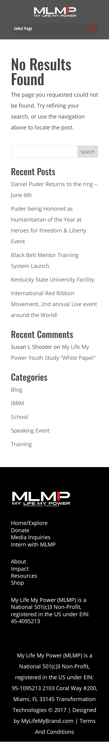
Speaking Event (30, 430)
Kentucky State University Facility (52, 279)
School (19, 416)
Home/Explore (29, 522)
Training (21, 444)
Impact (19, 568)
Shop (17, 582)
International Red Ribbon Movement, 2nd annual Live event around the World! (54, 304)
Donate (20, 530)
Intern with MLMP (33, 544)
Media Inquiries (31, 537)
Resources (24, 575)
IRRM (17, 403)
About (18, 561)
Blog (16, 389)
